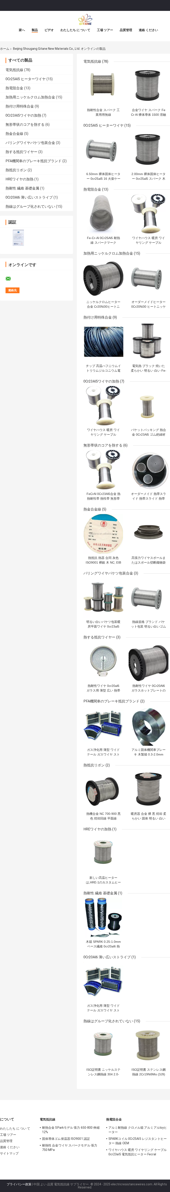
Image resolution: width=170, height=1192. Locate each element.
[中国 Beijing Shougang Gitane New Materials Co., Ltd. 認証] (18, 238)
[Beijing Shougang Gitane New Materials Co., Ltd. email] (11, 279)
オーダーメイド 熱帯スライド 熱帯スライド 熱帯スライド (148, 498)
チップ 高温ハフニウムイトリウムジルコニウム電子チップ (103, 370)
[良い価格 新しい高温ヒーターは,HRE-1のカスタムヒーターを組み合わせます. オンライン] (103, 854)
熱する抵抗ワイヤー (21, 152)
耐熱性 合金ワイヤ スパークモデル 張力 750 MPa (69, 1148)
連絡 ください (148, 30)
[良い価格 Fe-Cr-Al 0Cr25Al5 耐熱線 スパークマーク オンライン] (103, 214)
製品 (35, 30)
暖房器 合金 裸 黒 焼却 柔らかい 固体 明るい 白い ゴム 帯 (148, 818)
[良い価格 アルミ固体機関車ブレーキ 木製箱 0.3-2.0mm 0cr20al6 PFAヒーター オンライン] (148, 726)
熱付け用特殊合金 (20, 106)
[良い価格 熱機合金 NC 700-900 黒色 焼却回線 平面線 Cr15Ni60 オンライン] (103, 790)
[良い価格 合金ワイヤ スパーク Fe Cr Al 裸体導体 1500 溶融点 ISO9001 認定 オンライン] (148, 86)
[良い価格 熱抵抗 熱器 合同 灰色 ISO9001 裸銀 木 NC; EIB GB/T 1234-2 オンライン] (103, 534)
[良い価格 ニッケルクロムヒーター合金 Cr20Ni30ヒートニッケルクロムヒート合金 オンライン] (103, 278)
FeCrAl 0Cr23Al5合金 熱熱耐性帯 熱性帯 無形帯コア (103, 498)
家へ (22, 30)
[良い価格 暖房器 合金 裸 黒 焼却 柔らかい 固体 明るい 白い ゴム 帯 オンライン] (148, 790)
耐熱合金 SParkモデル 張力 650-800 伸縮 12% (71, 1130)
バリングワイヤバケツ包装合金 (30, 143)
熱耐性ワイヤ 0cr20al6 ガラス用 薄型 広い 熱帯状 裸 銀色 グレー (103, 690)
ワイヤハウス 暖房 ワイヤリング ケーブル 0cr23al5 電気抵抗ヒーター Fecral (137, 1152)
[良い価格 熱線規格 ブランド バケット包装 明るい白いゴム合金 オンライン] (148, 598)
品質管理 (126, 30)
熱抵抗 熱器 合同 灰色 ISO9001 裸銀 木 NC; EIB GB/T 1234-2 (103, 562)
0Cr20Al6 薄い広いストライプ (29, 197)
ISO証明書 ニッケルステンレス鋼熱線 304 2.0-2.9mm (103, 1074)
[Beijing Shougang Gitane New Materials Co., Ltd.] (85, 19)
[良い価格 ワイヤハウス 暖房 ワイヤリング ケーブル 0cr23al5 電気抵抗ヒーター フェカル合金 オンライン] (103, 406)
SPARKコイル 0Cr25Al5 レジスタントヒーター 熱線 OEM (137, 1141)
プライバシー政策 (19, 1184)
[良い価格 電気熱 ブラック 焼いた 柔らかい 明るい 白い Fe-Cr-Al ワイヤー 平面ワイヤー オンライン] (148, 342)
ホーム (4, 48)
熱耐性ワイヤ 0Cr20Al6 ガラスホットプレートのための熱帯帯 (148, 690)
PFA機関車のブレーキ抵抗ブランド (34, 161)
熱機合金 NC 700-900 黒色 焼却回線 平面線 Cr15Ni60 (103, 818)
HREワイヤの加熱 (19, 179)
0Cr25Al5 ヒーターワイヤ (26, 79)
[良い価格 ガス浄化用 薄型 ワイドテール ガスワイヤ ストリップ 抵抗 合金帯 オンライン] (103, 726)
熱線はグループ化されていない (30, 206)
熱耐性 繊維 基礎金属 (22, 188)
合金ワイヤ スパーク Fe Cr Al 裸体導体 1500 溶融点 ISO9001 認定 (148, 114)
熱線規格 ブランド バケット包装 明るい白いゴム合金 (148, 626)
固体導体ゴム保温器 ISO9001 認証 (66, 1138)
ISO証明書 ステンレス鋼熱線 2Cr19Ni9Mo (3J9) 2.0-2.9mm (148, 1074)
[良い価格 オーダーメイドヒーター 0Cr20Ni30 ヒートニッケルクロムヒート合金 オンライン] (148, 278)
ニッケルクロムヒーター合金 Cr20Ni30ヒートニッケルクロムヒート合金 (103, 306)
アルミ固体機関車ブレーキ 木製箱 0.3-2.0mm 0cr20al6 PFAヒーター (148, 754)
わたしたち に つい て (75, 30)
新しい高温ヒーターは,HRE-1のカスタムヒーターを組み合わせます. (103, 882)
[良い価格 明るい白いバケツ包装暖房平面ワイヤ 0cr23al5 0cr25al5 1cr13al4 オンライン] (103, 598)
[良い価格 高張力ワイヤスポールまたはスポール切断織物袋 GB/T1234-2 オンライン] (148, 534)
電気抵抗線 (14, 70)
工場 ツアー (105, 30)
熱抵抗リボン (16, 170)
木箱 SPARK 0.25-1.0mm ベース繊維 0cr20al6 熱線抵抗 (103, 946)
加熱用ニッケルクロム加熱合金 (30, 97)
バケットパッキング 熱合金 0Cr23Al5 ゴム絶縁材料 (148, 434)
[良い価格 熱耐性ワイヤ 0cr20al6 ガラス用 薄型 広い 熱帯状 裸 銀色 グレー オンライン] (103, 662)
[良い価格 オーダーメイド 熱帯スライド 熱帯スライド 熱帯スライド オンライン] (148, 470)
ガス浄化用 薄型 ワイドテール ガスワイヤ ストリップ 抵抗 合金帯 (103, 754)
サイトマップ (9, 1153)
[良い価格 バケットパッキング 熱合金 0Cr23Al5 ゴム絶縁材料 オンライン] (148, 406)
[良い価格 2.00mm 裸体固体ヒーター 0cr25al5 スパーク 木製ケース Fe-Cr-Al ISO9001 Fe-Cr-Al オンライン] (148, 150)
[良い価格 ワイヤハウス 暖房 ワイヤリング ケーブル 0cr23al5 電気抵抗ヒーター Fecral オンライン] (148, 214)
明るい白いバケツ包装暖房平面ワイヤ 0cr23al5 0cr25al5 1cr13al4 (103, 626)
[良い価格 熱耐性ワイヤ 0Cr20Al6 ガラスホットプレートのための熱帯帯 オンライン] (148, 662)
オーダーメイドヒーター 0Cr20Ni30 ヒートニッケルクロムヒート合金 (148, 306)
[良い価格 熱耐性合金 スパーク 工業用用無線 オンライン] (103, 86)
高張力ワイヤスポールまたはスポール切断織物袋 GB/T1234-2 (148, 562)
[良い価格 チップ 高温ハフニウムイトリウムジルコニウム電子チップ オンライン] (103, 342)
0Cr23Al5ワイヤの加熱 (23, 115)
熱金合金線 (14, 134)
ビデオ (49, 30)
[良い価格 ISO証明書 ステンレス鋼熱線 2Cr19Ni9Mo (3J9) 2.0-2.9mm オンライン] (148, 1046)
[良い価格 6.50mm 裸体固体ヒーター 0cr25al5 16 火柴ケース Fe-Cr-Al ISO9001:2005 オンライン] (103, 150)
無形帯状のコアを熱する (25, 124)
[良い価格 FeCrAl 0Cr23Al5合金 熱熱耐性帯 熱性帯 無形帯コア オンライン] (103, 470)
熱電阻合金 (14, 88)
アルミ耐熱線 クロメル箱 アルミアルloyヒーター (137, 1130)
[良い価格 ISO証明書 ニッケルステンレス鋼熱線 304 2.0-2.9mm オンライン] (103, 1046)
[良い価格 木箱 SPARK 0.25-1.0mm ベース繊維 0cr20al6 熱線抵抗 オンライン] (103, 918)
